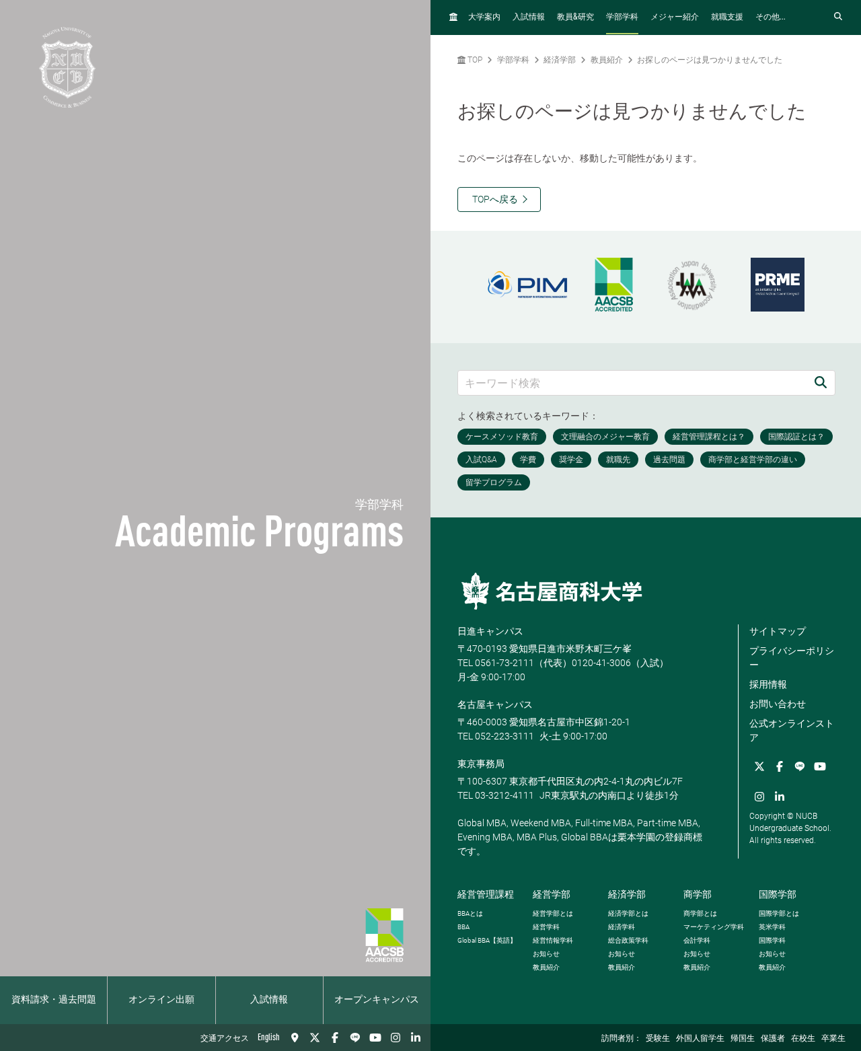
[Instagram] (395, 1037)
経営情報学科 (553, 940)
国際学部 (777, 894)
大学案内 (484, 17)
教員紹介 (607, 60)
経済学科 (621, 927)
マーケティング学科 (713, 927)
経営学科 (546, 927)
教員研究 (575, 17)
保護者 (773, 1039)
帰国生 (743, 1039)
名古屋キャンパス (495, 704)
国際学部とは (779, 913)
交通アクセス (224, 1039)
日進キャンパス (490, 631)
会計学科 (696, 940)
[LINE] (355, 1037)
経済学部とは (628, 913)
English (269, 1037)
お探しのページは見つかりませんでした (709, 60)
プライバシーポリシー (791, 657)
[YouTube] (375, 1037)
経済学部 (560, 60)
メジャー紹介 (674, 17)
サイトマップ (777, 631)
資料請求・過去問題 (53, 1000)
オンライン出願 (161, 1000)
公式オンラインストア (791, 730)
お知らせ (546, 953)
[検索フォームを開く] (838, 17)
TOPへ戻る (495, 199)
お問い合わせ (777, 703)
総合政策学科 (628, 940)
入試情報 (269, 1000)
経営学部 (551, 894)
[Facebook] (335, 1037)
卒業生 (833, 1039)
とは (470, 913)
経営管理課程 (485, 894)
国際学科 (772, 940)
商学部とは (700, 913)
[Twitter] (315, 1037)
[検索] (821, 382)
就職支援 (727, 17)
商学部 (697, 894)
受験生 (658, 1039)
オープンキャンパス (376, 1000)
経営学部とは (553, 913)
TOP (473, 60)
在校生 (803, 1039)
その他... (770, 17)
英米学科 (772, 927)
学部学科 (622, 17)
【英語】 (487, 940)
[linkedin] (416, 1037)
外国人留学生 (700, 1039)
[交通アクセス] (295, 1037)
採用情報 (768, 684)
